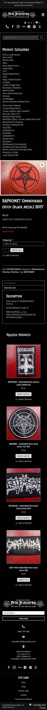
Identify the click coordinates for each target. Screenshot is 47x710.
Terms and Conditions (23, 699)
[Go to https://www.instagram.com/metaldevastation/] (18, 27)
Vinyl (13, 114)
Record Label (23, 691)
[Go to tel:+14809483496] (7, 26)
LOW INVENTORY (10, 155)
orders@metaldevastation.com (23, 641)
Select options (23, 394)
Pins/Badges (8, 99)
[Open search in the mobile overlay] (23, 37)
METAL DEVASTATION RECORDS (17, 149)
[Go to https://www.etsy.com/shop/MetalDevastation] (39, 26)
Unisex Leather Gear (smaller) (16, 111)
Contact (23, 695)
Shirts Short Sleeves (12, 105)
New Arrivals (8, 90)
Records (6, 114)
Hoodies (6, 82)
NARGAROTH (8, 130)
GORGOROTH (9, 136)
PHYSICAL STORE (10, 152)
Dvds (5, 76)
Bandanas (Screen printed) (15, 147)
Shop (24, 686)
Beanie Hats (8, 138)
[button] (42, 165)
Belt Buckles (8, 60)
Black (14, 119)
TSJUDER (7, 127)
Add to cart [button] (23, 579)
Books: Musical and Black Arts (16, 101)
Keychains (7, 141)
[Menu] (43, 15)
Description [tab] (10, 283)
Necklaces (7, 87)
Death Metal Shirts (11, 74)
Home (23, 682)
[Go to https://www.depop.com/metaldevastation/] (28, 26)
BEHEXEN (7, 133)
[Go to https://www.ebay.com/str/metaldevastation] (23, 26)
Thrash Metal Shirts (12, 108)
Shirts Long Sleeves (11, 54)
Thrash (21, 119)
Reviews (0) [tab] (9, 287)
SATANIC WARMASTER (13, 125)
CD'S (5, 71)
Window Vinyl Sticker (12, 116)
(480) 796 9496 (23, 631)
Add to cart (17, 250)
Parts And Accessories (12, 93)
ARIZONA (7, 119)
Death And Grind (32, 119)
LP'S (18, 114)
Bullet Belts (8, 68)
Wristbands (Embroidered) (14, 144)
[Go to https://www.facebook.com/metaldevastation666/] (12, 27)
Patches (15, 272)
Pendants (17, 87)
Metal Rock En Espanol (13, 122)
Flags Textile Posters (12, 79)
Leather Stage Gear (11, 85)
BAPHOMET (29, 272)
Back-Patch (8, 57)
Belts (5, 63)
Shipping (8, 240)
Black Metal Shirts (11, 65)
